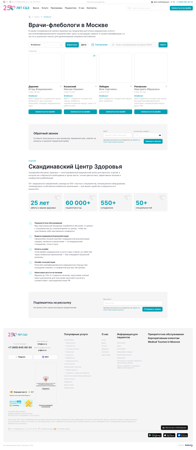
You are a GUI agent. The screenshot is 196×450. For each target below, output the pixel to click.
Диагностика (68, 385)
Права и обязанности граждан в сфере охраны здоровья (128, 367)
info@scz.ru (42, 344)
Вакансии (105, 349)
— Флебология (69, 358)
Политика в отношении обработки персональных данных (129, 362)
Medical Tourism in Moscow (164, 341)
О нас (81, 8)
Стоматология (69, 364)
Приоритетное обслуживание (166, 334)
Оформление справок (124, 352)
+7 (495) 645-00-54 (184, 2)
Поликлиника (69, 340)
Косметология (69, 379)
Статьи (104, 346)
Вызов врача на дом (124, 355)
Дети (83, 44)
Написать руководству (96, 2)
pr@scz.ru (42, 350)
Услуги (44, 8)
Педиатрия (68, 382)
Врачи (36, 8)
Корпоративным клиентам (163, 338)
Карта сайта (106, 355)
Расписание (101, 44)
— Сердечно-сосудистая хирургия (76, 373)
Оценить (45, 389)
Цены (119, 346)
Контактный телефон (142, 131)
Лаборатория (69, 388)
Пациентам (70, 8)
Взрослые (72, 44)
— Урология (68, 355)
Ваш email (107, 299)
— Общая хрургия (70, 370)
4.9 (7, 2)
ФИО (105, 131)
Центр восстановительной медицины (77, 376)
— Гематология (69, 343)
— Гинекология (69, 346)
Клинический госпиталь (72, 367)
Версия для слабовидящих (175, 428)
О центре (32, 161)
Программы (56, 8)
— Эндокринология (71, 361)
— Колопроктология (71, 349)
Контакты (92, 8)
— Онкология (69, 352)
